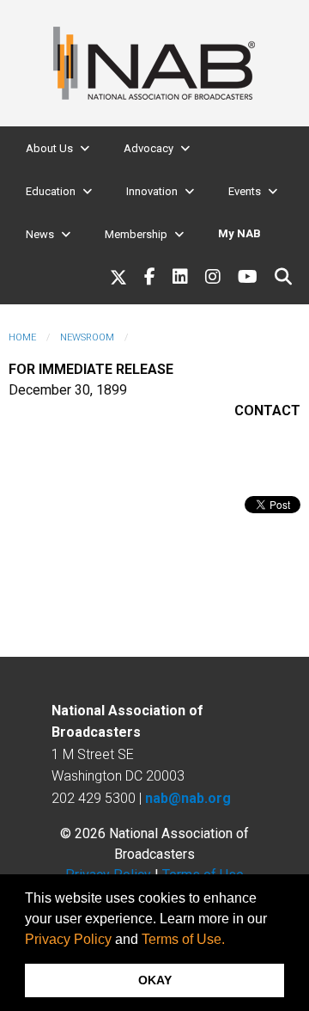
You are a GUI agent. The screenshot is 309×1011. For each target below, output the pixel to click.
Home (22, 337)
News (40, 234)
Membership (136, 234)
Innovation (152, 191)
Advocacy (148, 148)
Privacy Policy (68, 939)
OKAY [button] (155, 980)
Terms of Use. (183, 939)
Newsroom (87, 337)
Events (244, 191)
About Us (49, 148)
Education (51, 191)
